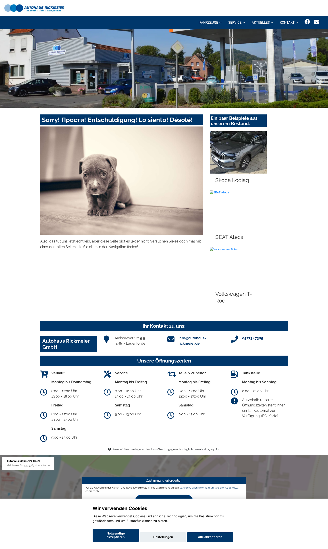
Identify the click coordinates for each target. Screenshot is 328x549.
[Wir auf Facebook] (307, 22)
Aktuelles (261, 23)
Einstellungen (163, 537)
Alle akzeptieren (210, 537)
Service (235, 23)
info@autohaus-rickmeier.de (192, 341)
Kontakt (287, 23)
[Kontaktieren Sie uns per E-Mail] (316, 22)
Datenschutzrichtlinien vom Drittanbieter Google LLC (209, 487)
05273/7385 (252, 338)
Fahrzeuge (208, 23)
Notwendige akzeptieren (116, 535)
